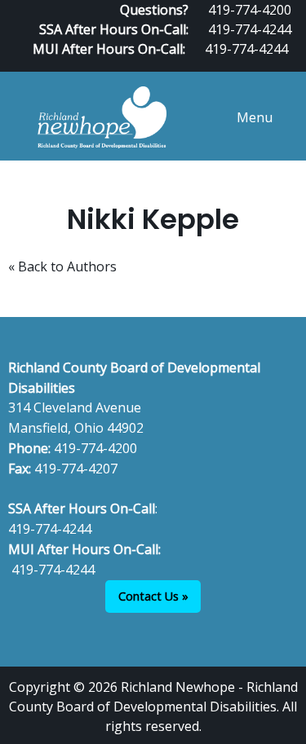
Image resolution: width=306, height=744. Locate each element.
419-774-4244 (249, 29)
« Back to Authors (62, 266)
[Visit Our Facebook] (239, 65)
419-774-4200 (95, 448)
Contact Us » (153, 596)
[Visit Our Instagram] (291, 65)
